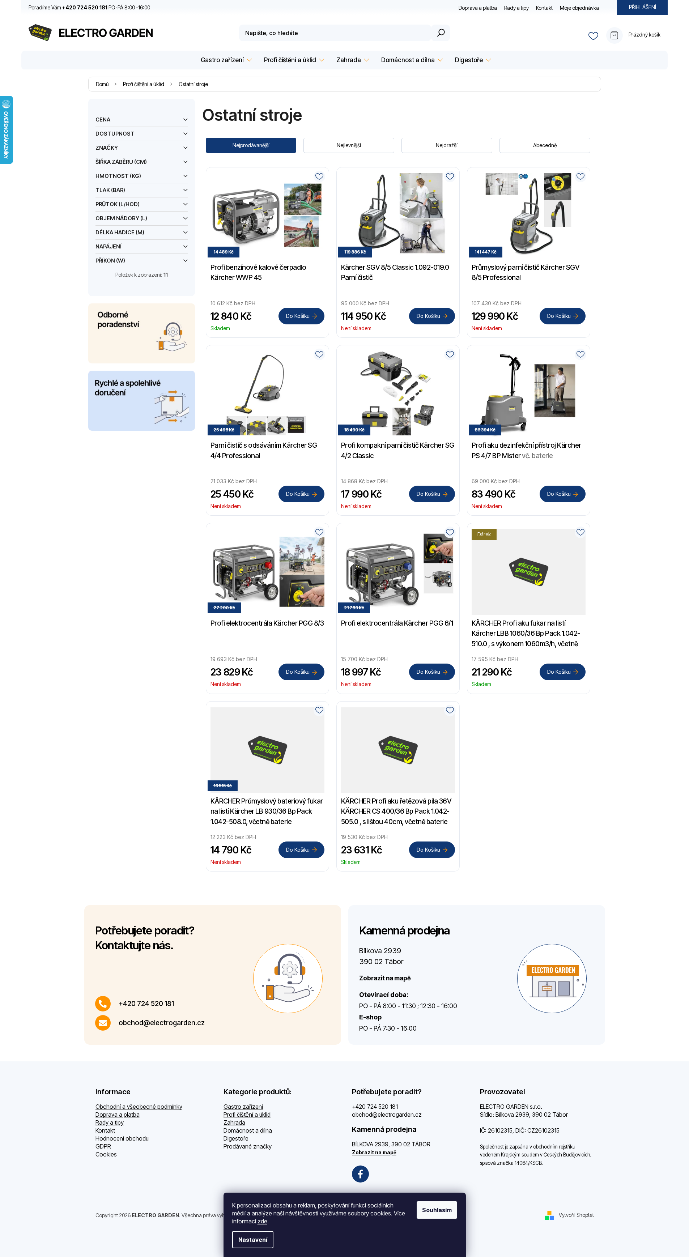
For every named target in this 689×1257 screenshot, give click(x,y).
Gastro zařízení (243, 1106)
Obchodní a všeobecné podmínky (138, 1106)
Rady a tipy (516, 8)
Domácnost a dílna (248, 1130)
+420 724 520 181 (146, 1003)
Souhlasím (437, 1210)
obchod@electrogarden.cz (162, 1022)
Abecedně (545, 145)
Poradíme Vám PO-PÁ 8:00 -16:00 (89, 7)
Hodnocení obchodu (122, 1138)
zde (262, 1221)
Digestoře (236, 1138)
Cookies (106, 1154)
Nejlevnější (349, 145)
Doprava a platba (478, 8)
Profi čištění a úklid (247, 1114)
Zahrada (234, 1122)
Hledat (440, 33)
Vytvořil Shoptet (576, 1214)
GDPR (103, 1146)
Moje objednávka (579, 8)
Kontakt (544, 8)
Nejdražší (447, 145)
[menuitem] (225, 60)
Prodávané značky (248, 1146)
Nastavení (252, 1239)
